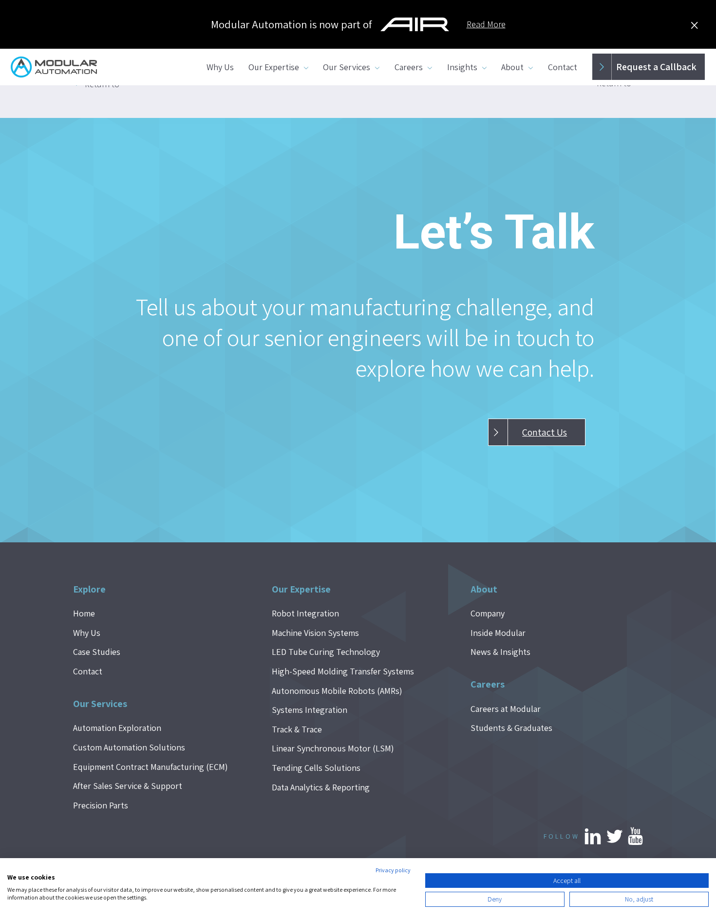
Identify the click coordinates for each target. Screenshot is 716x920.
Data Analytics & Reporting (321, 787)
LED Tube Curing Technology (326, 651)
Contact (562, 67)
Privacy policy (393, 870)
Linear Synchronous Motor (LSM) (333, 748)
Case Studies (96, 651)
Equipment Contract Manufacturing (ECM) (150, 766)
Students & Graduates (511, 727)
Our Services (346, 67)
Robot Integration (305, 613)
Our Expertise (273, 67)
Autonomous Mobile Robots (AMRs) (337, 690)
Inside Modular (498, 632)
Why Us (220, 67)
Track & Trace (297, 729)
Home (84, 613)
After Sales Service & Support (127, 785)
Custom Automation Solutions (129, 747)
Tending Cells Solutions (316, 767)
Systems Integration (309, 709)
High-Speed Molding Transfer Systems (343, 671)
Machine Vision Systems (315, 632)
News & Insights (500, 651)
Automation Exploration (117, 727)
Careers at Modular (506, 708)
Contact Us (544, 432)
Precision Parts (100, 805)
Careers (409, 67)
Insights (462, 67)
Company (488, 613)
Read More (486, 24)
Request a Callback (656, 66)
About (512, 67)
